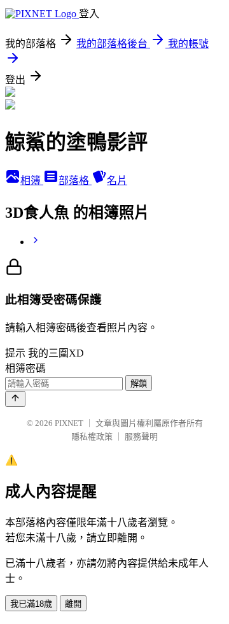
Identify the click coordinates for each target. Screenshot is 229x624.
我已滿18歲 (31, 604)
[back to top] (15, 399)
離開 (73, 604)
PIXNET (69, 423)
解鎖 (138, 383)
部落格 (75, 180)
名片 (117, 180)
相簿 (31, 180)
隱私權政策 (92, 436)
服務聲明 (141, 436)
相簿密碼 (25, 368)
